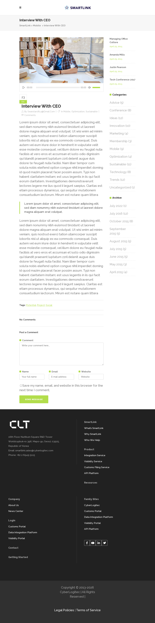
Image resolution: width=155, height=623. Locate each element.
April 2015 (116, 272)
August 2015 (118, 241)
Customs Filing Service (96, 467)
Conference (118, 110)
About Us (13, 505)
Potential (31, 305)
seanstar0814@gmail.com (41, 111)
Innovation (117, 126)
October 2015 (119, 221)
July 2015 (116, 249)
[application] (61, 87)
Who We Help (92, 440)
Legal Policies (64, 610)
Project (41, 305)
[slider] (96, 87)
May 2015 (116, 264)
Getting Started (18, 557)
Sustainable (92, 111)
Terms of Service (88, 610)
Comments (30, 115)
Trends (114, 180)
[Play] (23, 87)
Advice (114, 102)
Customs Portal (17, 526)
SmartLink (25, 25)
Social (49, 305)
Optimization (78, 111)
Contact (13, 547)
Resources (90, 482)
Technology (118, 172)
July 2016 (116, 213)
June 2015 (117, 256)
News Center (15, 511)
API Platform (91, 473)
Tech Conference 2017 (122, 79)
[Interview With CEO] (61, 60)
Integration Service (94, 455)
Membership (118, 141)
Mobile (37, 25)
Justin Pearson (118, 67)
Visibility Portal (16, 538)
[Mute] (89, 87)
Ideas (113, 118)
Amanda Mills (117, 54)
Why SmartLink (92, 434)
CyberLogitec (92, 505)
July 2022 (116, 206)
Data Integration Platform (22, 532)
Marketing (117, 133)
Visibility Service (93, 461)
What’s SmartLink (93, 428)
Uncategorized (120, 187)
